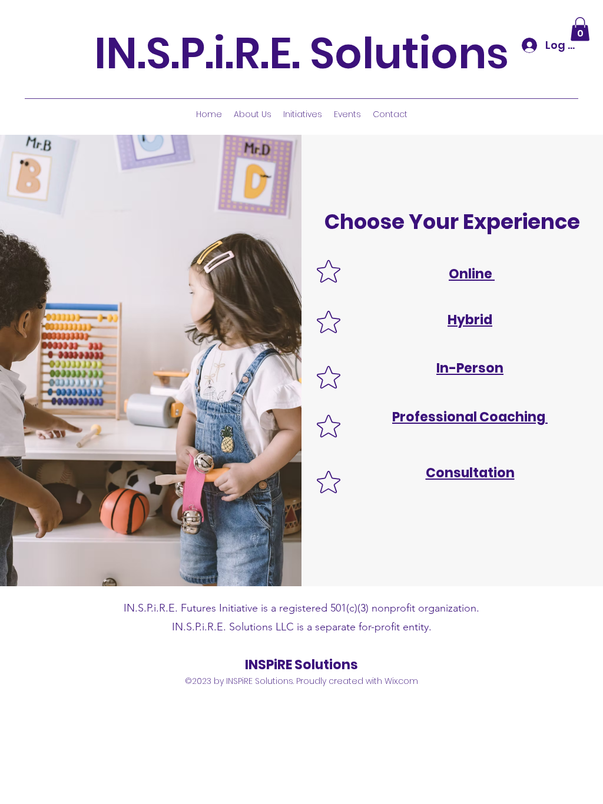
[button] (580, 29)
